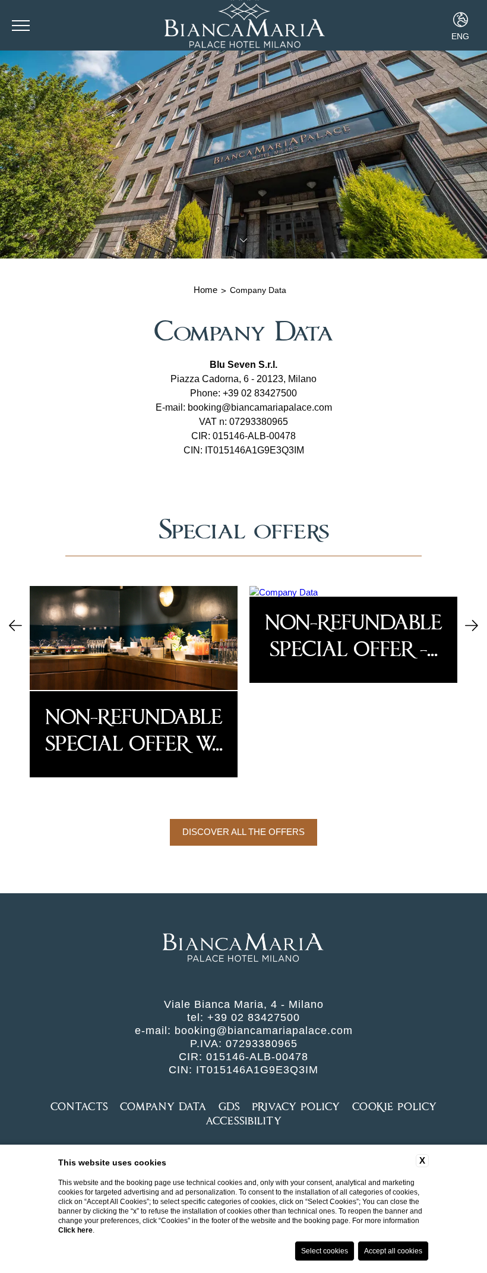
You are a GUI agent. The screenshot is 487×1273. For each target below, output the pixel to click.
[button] (15, 626)
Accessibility (243, 1120)
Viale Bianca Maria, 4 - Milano (244, 1004)
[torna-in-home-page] (243, 949)
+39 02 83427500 (260, 393)
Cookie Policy (394, 1106)
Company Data (258, 290)
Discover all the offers (243, 832)
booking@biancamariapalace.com (260, 407)
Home (205, 290)
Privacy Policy (296, 1106)
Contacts (79, 1106)
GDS (229, 1106)
